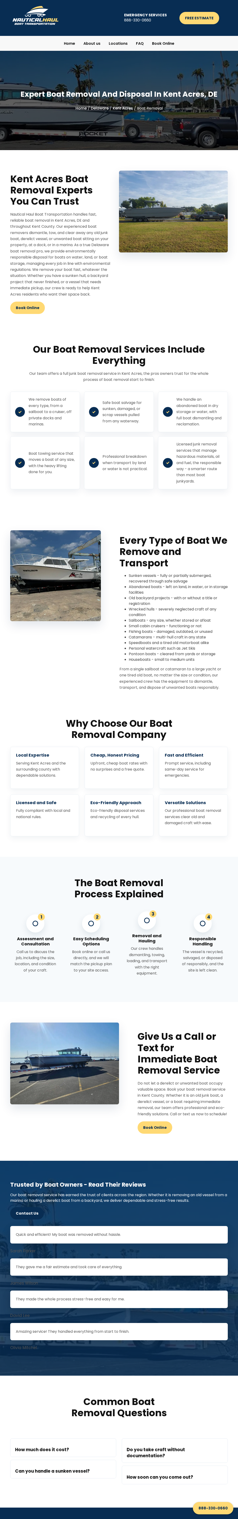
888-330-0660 (213, 1508)
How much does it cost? (42, 1450)
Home (69, 43)
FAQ (140, 43)
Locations (118, 43)
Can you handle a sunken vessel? (52, 1471)
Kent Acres (123, 108)
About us (91, 43)
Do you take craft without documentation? (156, 1453)
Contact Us (27, 1213)
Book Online (163, 43)
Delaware (100, 108)
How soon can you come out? (160, 1477)
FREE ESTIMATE (199, 18)
